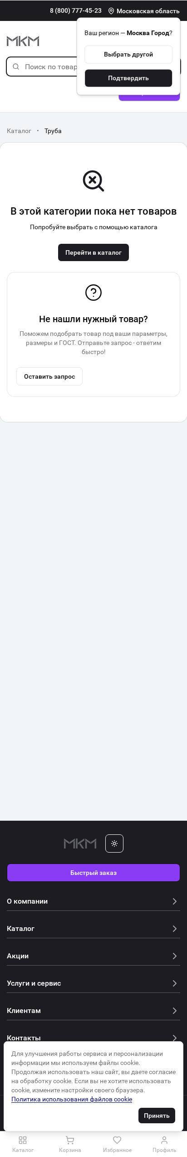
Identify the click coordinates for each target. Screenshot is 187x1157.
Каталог (19, 130)
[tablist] (93, 1144)
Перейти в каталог (93, 252)
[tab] (22, 1144)
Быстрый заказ (93, 872)
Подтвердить (128, 78)
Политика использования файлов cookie (71, 1099)
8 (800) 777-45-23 (76, 10)
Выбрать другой (128, 54)
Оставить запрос (49, 376)
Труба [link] (53, 130)
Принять (157, 1115)
